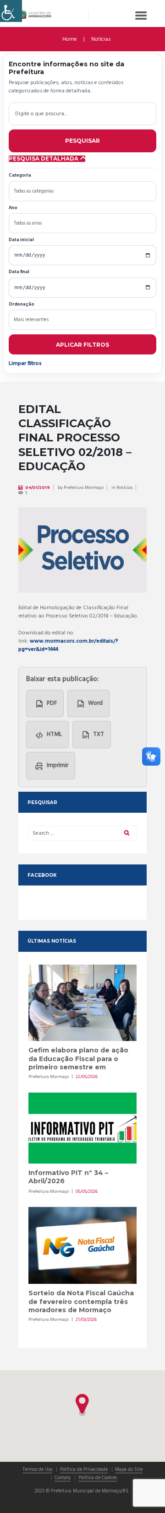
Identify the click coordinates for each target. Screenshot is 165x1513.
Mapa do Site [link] (129, 1470)
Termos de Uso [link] (37, 1470)
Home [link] (69, 39)
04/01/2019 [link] (37, 487)
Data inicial (21, 240)
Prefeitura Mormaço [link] (84, 487)
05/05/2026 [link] (87, 1192)
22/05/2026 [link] (87, 1077)
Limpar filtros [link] (25, 363)
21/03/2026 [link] (86, 1320)
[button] (82, 1405)
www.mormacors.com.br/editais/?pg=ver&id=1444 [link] (68, 645)
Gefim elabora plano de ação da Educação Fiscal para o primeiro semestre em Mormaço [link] (78, 1062)
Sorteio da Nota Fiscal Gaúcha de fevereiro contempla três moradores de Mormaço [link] (81, 1301)
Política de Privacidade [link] (84, 1470)
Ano (13, 208)
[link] (11, 11)
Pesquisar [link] (82, 140)
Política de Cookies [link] (97, 1478)
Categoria (20, 176)
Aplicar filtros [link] (82, 344)
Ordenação (21, 305)
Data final (19, 272)
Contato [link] (63, 1478)
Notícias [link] (101, 39)
